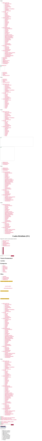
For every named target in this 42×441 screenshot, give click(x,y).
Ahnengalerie (7, 15)
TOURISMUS (5, 63)
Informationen (5, 267)
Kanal (6, 26)
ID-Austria (7, 33)
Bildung (4, 265)
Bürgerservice (5, 266)
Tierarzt (6, 42)
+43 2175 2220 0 (8, 286)
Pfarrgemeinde (7, 5)
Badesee (6, 7)
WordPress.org (5, 279)
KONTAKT (5, 57)
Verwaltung (5, 271)
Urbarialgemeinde (8, 6)
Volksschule (7, 48)
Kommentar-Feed (6, 278)
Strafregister (7, 22)
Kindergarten (7, 47)
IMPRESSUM (5, 61)
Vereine (4, 270)
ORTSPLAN (5, 58)
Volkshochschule (8, 49)
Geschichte (7, 4)
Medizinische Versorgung (9, 35)
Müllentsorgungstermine (9, 37)
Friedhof (6, 24)
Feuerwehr (7, 30)
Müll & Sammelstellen (9, 36)
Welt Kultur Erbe (8, 10)
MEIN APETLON (6, 2)
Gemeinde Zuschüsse (8, 34)
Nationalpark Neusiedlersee (9, 8)
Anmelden (4, 276)
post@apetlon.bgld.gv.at (8, 288)
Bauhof (6, 25)
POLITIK (4, 11)
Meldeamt (6, 19)
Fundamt (6, 23)
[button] (21, 0)
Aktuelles (6, 29)
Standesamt (7, 21)
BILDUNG (5, 45)
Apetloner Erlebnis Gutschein (10, 52)
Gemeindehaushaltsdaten (9, 55)
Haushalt (6, 14)
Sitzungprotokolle (8, 16)
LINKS (4, 59)
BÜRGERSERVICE (6, 27)
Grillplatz (6, 31)
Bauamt (6, 20)
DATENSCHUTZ (6, 62)
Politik (4, 269)
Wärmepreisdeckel (8, 44)
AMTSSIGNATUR (6, 60)
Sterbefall (6, 41)
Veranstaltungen (7, 43)
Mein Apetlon (5, 268)
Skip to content (3, 425)
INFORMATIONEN (6, 50)
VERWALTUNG (6, 17)
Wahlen (6, 13)
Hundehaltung (7, 32)
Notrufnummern (7, 38)
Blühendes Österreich (8, 53)
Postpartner (7, 40)
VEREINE (7, 9)
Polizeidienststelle (8, 39)
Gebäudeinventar (8, 54)
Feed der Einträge (6, 277)
